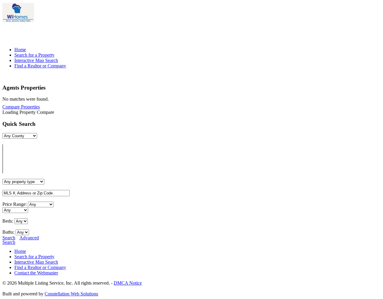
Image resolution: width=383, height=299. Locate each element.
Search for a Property (34, 55)
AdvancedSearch (20, 240)
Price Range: (14, 204)
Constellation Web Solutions (71, 293)
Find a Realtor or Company (40, 65)
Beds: (7, 221)
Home (20, 49)
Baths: (8, 232)
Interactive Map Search (36, 60)
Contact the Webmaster (36, 272)
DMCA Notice (128, 283)
